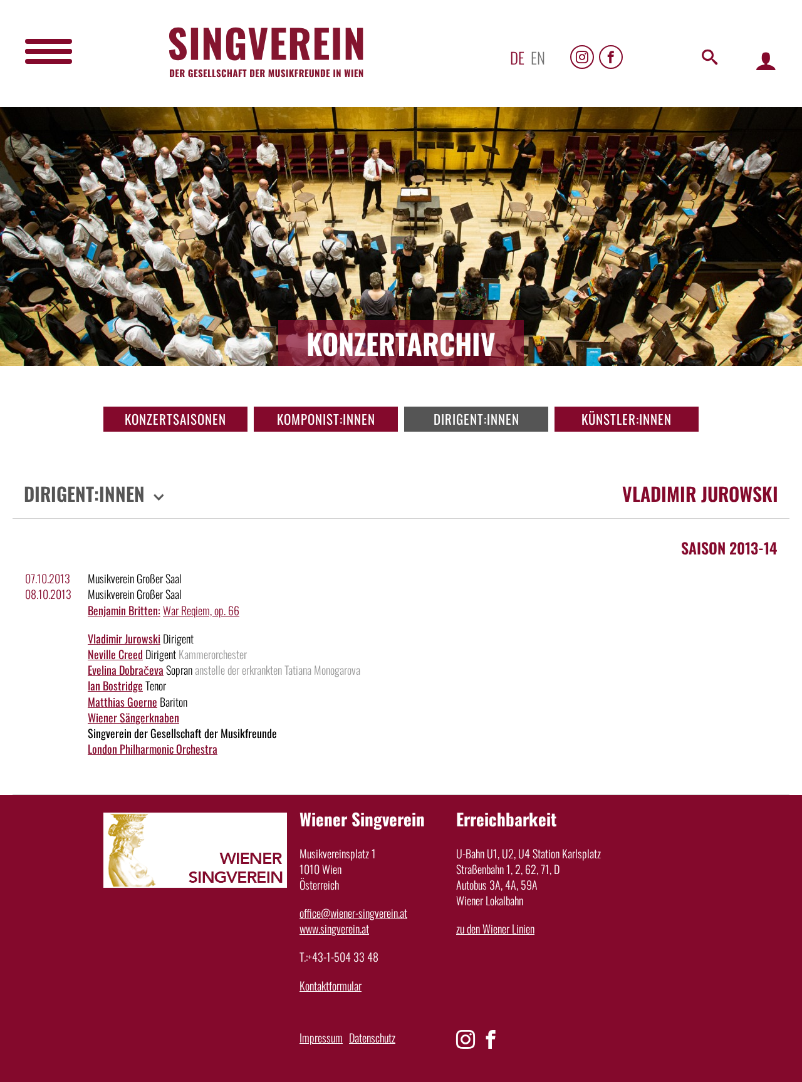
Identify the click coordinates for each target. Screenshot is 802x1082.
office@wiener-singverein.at (353, 913)
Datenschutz (372, 1037)
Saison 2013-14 (729, 547)
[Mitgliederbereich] (766, 60)
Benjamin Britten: (124, 610)
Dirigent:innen (476, 419)
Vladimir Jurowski (124, 638)
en (538, 57)
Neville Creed (115, 654)
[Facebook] (611, 57)
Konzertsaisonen (175, 419)
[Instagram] (582, 57)
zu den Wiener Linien (495, 928)
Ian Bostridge (115, 685)
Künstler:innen (626, 419)
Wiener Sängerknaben (133, 717)
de (517, 57)
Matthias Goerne (122, 702)
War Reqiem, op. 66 (201, 610)
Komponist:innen (326, 419)
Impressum (321, 1037)
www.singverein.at (334, 928)
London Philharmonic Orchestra (152, 749)
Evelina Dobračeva (126, 670)
